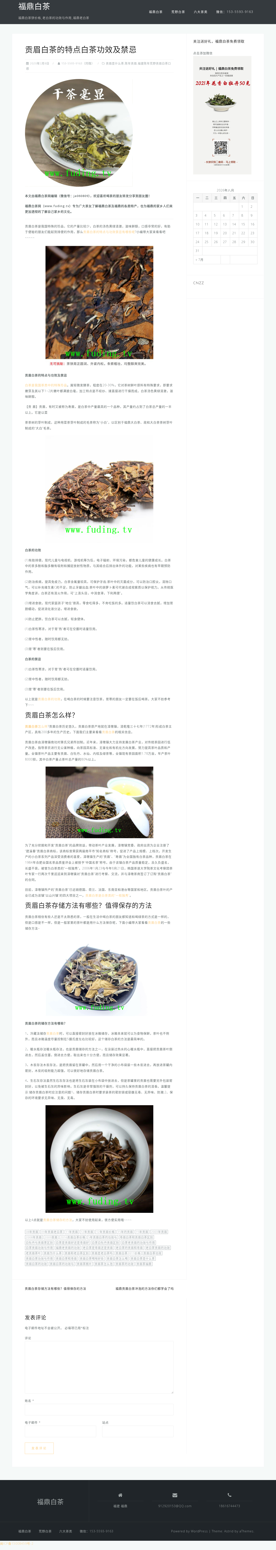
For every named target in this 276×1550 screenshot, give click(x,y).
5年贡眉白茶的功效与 (102, 1237)
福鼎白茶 (34, 7)
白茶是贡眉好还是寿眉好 (72, 1242)
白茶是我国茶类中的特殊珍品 (46, 385)
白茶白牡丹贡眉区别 (105, 1242)
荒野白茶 (178, 12)
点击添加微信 (203, 53)
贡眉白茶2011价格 (128, 1253)
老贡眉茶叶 (33, 1253)
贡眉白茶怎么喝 (117, 1258)
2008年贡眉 (34, 1237)
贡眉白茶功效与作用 (39, 1258)
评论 (28, 1338)
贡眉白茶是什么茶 (143, 1258)
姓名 (29, 1401)
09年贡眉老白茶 (52, 1232)
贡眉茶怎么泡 (104, 1264)
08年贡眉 (32, 1232)
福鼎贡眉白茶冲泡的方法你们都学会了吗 (145, 1288)
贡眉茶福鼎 (144, 1264)
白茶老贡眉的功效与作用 (138, 1242)
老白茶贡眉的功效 (158, 1248)
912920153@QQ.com (175, 1506)
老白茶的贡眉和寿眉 (129, 1248)
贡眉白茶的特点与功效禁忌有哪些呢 (109, 232)
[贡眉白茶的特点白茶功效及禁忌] (79, 132)
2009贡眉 (51, 1237)
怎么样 (36, 726)
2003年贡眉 (159, 1232)
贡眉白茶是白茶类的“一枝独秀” (107, 895)
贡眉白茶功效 (152, 1253)
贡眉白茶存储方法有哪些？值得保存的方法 (55, 1288)
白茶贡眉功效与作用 (39, 1248)
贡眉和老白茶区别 (77, 1253)
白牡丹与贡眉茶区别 (39, 1242)
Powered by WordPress (189, 1531)
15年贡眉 (142, 1232)
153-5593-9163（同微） (77, 63)
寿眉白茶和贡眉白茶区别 (136, 1237)
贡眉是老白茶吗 (102, 1253)
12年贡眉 (87, 1232)
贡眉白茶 (108, 732)
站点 (105, 1422)
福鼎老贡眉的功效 (68, 1248)
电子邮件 (33, 1422)
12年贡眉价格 (105, 1232)
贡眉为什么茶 (53, 1253)
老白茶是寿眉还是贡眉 (98, 1248)
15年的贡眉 (125, 1232)
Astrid (229, 1531)
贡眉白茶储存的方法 (57, 1220)
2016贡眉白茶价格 (72, 1237)
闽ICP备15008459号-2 (16, 1543)
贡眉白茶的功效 (49, 699)
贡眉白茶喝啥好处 (92, 1258)
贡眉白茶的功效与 (62, 1264)
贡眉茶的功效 (125, 1264)
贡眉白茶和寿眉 (66, 1258)
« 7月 (200, 260)
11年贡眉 (72, 1232)
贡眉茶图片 (84, 1264)
